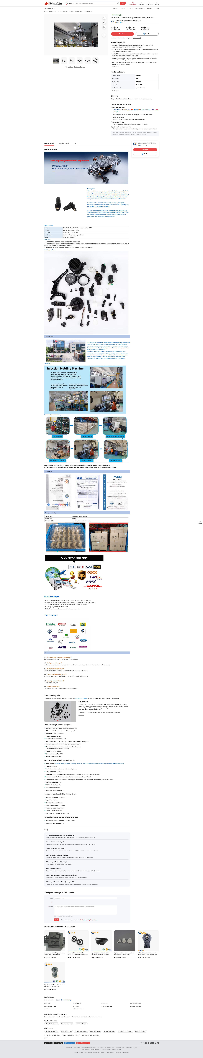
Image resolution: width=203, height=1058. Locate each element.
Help (130, 8)
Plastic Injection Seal (140, 1031)
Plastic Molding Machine (52, 1023)
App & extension (139, 8)
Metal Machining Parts (135, 1006)
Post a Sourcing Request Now (88, 920)
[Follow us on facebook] (146, 1043)
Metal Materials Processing (116, 763)
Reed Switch (93, 763)
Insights (135, 1047)
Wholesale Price (110, 1047)
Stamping (73, 763)
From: (51, 898)
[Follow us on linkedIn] (158, 1043)
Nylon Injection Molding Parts (53, 1035)
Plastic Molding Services (67, 1023)
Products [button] (69, 3)
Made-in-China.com (95, 1049)
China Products (77, 1047)
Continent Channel (120, 1047)
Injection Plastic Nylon (109, 1031)
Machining (67, 763)
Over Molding (86, 763)
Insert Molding (47, 1003)
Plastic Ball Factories (66, 1031)
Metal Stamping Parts (107, 1006)
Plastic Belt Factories (95, 1031)
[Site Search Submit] (123, 3)
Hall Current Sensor (77, 1009)
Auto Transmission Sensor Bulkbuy (90, 1035)
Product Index (129, 1047)
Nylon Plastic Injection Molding (71, 1035)
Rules (157, 8)
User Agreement (110, 1052)
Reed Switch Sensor (135, 1003)
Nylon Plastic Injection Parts (125, 1031)
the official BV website (81, 698)
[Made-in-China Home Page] (53, 3)
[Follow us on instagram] (151, 1043)
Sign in (157, 4)
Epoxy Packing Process (50, 1006)
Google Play (58, 1043)
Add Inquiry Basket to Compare (76, 67)
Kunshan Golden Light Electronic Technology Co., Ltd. (128, 20)
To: (52, 902)
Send (56, 920)
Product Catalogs (66, 1000)
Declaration (118, 1052)
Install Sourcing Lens (84, 1043)
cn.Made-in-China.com (116, 1049)
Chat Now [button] (148, 34)
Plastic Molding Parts (103, 763)
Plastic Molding (88, 11)
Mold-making (76, 1006)
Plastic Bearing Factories (81, 1031)
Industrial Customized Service (76, 11)
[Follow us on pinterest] (155, 1043)
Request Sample (137, 38)
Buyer (122, 8)
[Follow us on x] (148, 1043)
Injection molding (77, 1003)
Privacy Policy (126, 1052)
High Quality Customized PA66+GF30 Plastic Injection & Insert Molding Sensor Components (147, 954)
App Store (48, 1043)
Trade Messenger (69, 1043)
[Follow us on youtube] (153, 1043)
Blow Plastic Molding (81, 1023)
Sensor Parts (105, 1003)
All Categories (50, 8)
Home (45, 11)
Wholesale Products (101, 1047)
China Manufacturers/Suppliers (89, 1047)
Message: (50, 906)
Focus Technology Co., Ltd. (90, 1052)
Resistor (46, 1009)
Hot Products (69, 1047)
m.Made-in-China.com (105, 1049)
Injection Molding (59, 763)
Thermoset (79, 763)
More (45, 1038)
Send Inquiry (122, 34)
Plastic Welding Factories (52, 1031)
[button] (118, 3)
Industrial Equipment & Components (58, 11)
